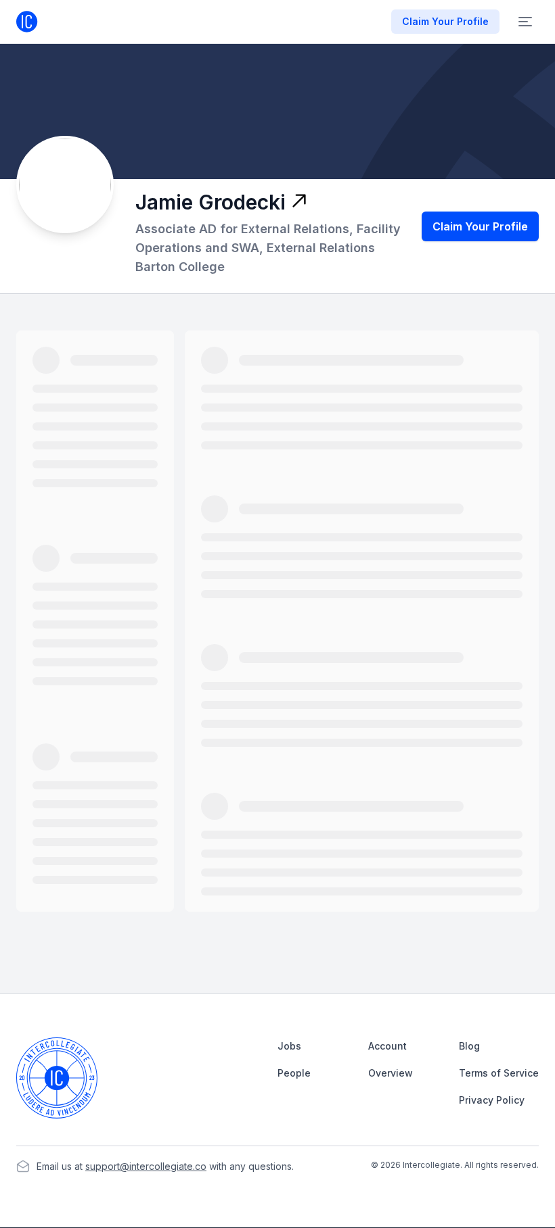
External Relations (321, 248)
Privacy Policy (492, 1100)
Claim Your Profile (480, 226)
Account (387, 1046)
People (294, 1073)
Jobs (289, 1046)
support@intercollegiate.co (145, 1166)
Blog (469, 1046)
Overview (390, 1073)
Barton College (180, 267)
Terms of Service (499, 1073)
